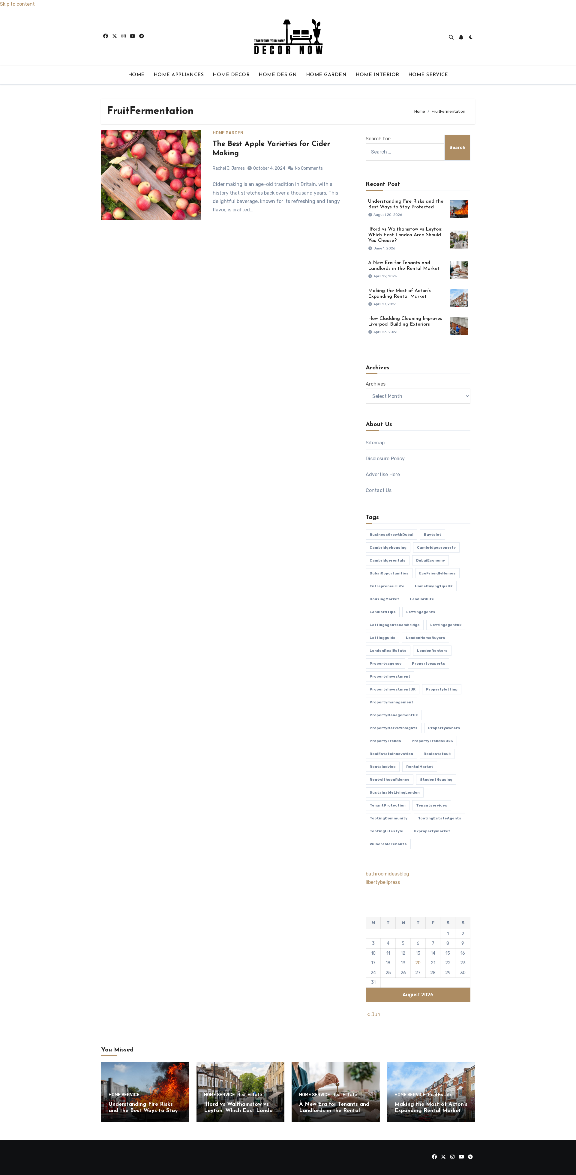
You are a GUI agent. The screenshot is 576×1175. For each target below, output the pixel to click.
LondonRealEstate (388, 651)
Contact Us (379, 490)
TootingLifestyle (386, 831)
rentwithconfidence (390, 779)
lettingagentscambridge (395, 625)
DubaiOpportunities (389, 573)
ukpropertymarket (432, 831)
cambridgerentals (388, 560)
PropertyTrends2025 (432, 741)
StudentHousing (436, 779)
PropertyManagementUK (394, 715)
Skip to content (17, 4)
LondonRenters (432, 651)
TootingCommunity (388, 818)
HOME (136, 75)
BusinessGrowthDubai (391, 534)
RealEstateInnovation (391, 754)
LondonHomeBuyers (425, 638)
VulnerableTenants (388, 844)
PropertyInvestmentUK (393, 689)
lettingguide (382, 638)
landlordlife (422, 599)
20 (418, 962)
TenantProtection (388, 805)
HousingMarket (384, 599)
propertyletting (442, 689)
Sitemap (375, 443)
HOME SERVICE (428, 75)
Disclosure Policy (385, 458)
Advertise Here (383, 474)
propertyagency (385, 663)
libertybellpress (383, 882)
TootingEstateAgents (439, 818)
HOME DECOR (231, 75)
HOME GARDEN (326, 75)
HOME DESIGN (278, 75)
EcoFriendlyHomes (437, 573)
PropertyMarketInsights (394, 728)
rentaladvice (383, 767)
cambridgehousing (388, 547)
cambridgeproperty (436, 547)
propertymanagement (391, 702)
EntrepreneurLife (387, 586)
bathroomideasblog (387, 874)
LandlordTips (383, 612)
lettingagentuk (445, 625)
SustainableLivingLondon (395, 792)
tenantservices (431, 805)
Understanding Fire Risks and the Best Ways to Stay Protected (143, 1111)
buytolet (432, 534)
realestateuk (437, 754)
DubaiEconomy (430, 560)
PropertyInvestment (390, 676)
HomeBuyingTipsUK (434, 586)
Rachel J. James (229, 168)
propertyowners (444, 728)
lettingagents (420, 612)
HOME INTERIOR (377, 75)
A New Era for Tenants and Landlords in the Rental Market (334, 1111)
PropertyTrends (385, 741)
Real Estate (249, 1095)
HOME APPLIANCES (179, 75)
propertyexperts (428, 663)
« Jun (373, 1014)
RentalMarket (419, 767)
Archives (376, 384)
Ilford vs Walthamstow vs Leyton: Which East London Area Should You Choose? (405, 235)
